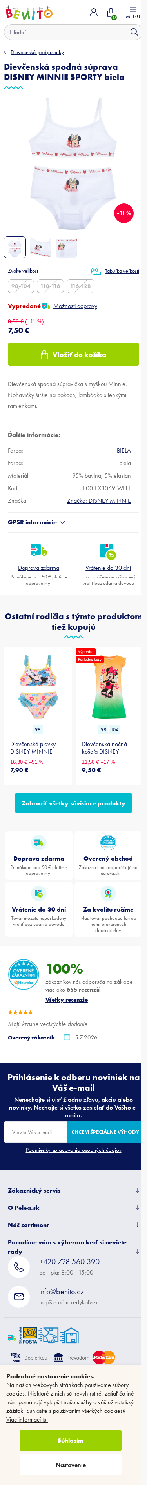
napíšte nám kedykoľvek (68, 1296)
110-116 (50, 286)
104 (114, 730)
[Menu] (133, 12)
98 (37, 730)
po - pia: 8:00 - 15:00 (69, 1266)
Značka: (99, 500)
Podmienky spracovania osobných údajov (74, 1149)
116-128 (80, 286)
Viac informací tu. (27, 1419)
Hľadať (134, 32)
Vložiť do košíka (79, 354)
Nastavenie (71, 1465)
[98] (37, 687)
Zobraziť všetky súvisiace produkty (73, 803)
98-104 (21, 286)
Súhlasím (70, 1440)
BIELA (124, 450)
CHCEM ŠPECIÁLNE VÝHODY (105, 1131)
